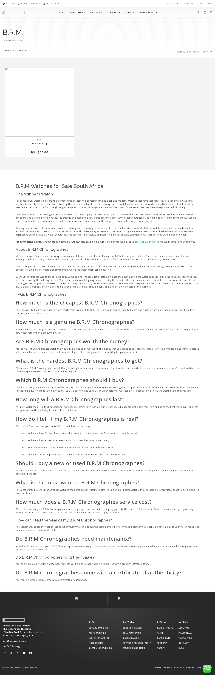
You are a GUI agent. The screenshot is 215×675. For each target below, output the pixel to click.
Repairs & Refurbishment (137, 643)
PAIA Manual (185, 633)
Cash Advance (115, 12)
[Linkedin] (30, 652)
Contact (183, 643)
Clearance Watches (100, 648)
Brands (12, 40)
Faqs (181, 648)
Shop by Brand (76, 12)
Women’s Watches (99, 638)
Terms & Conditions (174, 668)
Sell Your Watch (97, 12)
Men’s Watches (97, 633)
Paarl (160, 633)
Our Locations (147, 12)
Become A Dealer (132, 628)
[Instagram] (17, 652)
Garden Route (165, 628)
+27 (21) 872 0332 (12, 646)
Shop (60, 12)
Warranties (185, 638)
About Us (183, 628)
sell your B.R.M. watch (147, 241)
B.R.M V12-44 (39, 143)
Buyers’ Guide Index (134, 648)
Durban (161, 648)
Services (130, 12)
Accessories (96, 643)
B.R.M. (39, 140)
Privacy (157, 668)
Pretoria (162, 643)
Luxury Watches (98, 628)
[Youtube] (24, 652)
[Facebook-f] (5, 652)
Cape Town (163, 638)
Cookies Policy (193, 668)
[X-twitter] (11, 652)
